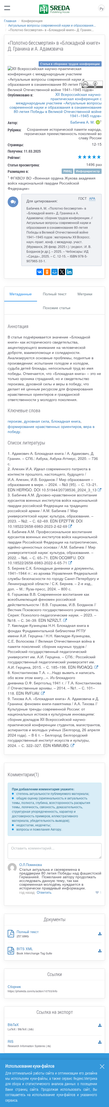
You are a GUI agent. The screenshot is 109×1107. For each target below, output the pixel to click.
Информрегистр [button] (88, 171)
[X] (62, 272)
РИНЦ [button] (67, 171)
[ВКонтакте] (40, 272)
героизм (15, 421)
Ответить (44, 892)
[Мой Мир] (54, 272)
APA (92, 198)
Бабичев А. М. (82, 122)
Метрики (85, 293)
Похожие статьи (56, 307)
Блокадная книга (65, 421)
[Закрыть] (102, 1066)
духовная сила (36, 421)
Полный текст (54, 293)
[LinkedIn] (69, 272)
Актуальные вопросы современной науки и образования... (52, 25)
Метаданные (21, 293)
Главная (10, 20)
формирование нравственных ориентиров (44, 426)
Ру (101, 8)
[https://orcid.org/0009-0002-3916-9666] (98, 122)
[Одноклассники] (47, 272)
